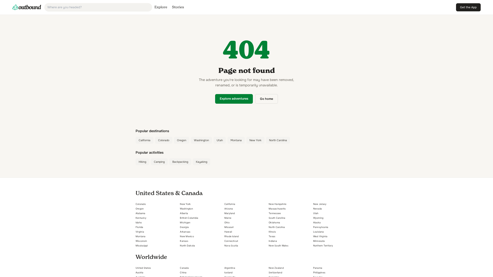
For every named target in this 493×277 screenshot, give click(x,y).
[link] (26, 7)
